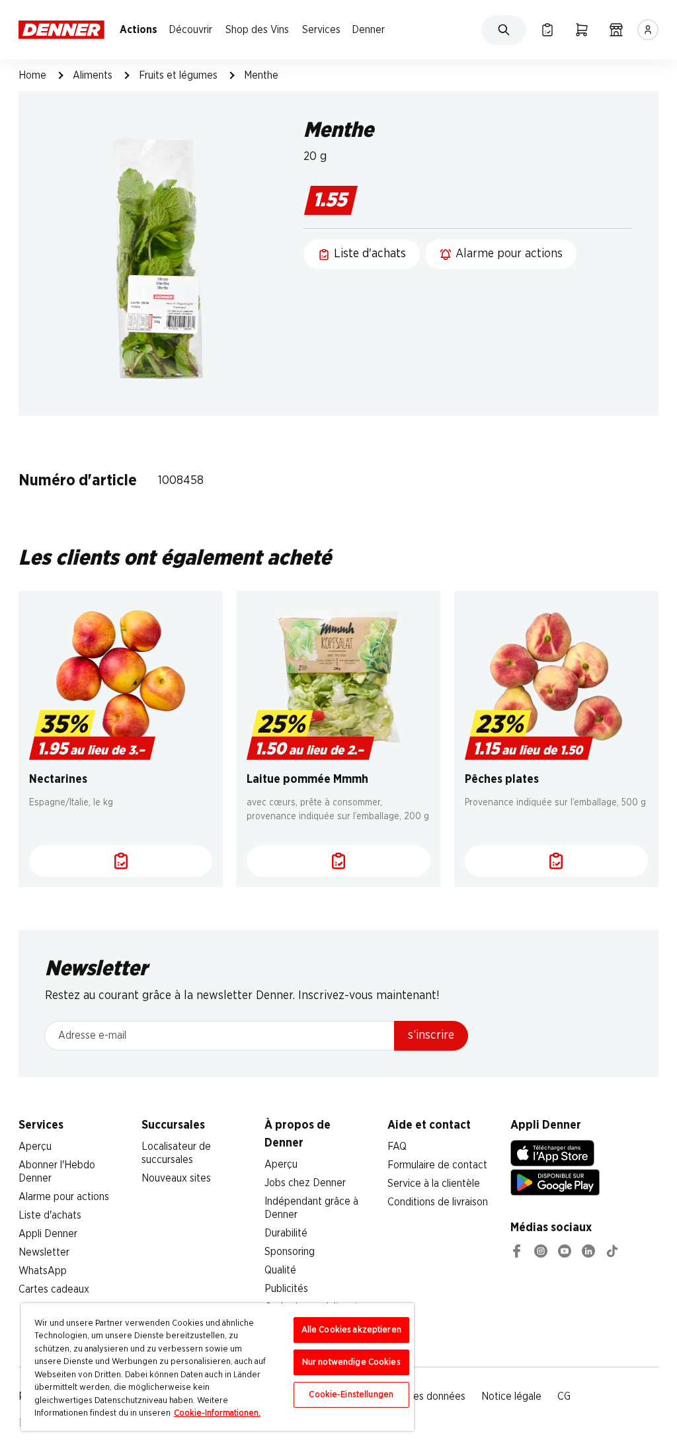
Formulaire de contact (437, 1165)
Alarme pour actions (64, 1196)
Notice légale (511, 1396)
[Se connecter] (647, 29)
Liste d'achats (50, 1215)
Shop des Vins (257, 29)
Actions (138, 29)
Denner (368, 29)
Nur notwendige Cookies (351, 1362)
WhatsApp (43, 1271)
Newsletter (44, 1252)
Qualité (280, 1270)
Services (321, 29)
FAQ (397, 1146)
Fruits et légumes (178, 75)
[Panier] (582, 30)
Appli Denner (48, 1234)
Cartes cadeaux (54, 1289)
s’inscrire (431, 1035)
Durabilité (285, 1233)
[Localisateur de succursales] (616, 30)
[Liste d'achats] (120, 861)
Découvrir (190, 29)
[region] (217, 1367)
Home (32, 75)
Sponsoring (289, 1251)
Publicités (286, 1288)
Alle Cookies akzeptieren (351, 1330)
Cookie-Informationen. (217, 1413)
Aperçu (35, 1146)
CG (564, 1396)
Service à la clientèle (433, 1183)
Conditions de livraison (437, 1202)
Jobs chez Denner (305, 1183)
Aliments (92, 75)
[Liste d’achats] (547, 30)
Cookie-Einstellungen (351, 1395)
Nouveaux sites (176, 1178)
